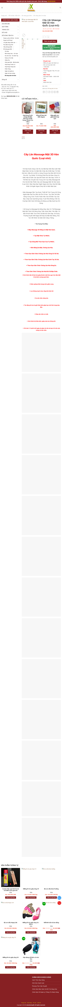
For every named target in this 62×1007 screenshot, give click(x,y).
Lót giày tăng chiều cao (9, 42)
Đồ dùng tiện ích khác (39, 15)
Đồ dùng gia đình (27, 15)
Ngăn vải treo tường (10, 73)
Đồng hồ (4, 79)
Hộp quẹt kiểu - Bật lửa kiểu (12, 62)
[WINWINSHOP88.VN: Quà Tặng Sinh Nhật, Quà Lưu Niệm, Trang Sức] (31, 8)
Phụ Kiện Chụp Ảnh (8, 44)
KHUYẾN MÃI (6, 24)
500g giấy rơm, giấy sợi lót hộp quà (55, 117)
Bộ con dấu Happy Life (10, 922)
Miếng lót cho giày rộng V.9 (31, 889)
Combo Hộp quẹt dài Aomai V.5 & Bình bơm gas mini (10, 889)
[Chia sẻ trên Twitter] (49, 92)
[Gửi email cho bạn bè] (52, 92)
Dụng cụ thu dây (9, 58)
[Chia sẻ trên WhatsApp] (44, 92)
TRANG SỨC (5, 29)
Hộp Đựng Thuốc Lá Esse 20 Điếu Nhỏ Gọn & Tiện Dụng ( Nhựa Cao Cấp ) (28, 118)
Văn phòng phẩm (7, 47)
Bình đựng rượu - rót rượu (11, 53)
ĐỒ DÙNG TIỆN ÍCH (14, 15)
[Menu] (2, 7)
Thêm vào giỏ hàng (50, 41)
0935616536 (51, 1)
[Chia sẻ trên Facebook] (46, 92)
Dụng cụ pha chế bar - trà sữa (11, 38)
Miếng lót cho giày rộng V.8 (10, 957)
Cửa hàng (29, 1002)
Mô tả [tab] (23, 138)
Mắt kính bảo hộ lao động (51, 922)
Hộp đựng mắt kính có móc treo (31, 958)
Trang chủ (4, 15)
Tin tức (34, 1002)
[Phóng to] (23, 35)
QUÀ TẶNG (5, 26)
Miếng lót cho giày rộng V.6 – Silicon (31, 923)
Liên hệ (39, 1002)
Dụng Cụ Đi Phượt (7, 40)
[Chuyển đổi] (18, 27)
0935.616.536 (11, 96)
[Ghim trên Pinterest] (55, 92)
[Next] (38, 28)
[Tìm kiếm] (60, 7)
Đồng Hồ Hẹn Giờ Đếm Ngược (41, 116)
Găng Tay (7, 60)
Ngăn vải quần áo (9, 71)
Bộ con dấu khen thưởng (51, 889)
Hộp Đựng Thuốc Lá (10, 64)
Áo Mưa (7, 51)
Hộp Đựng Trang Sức (10, 66)
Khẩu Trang (8, 69)
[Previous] (24, 28)
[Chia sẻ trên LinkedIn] (57, 92)
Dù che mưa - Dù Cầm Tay (11, 55)
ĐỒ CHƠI (4, 32)
